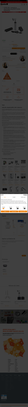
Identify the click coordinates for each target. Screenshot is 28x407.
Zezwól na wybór (14, 211)
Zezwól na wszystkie (22, 211)
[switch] (11, 208)
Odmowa (5, 211)
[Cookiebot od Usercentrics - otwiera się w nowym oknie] (24, 195)
